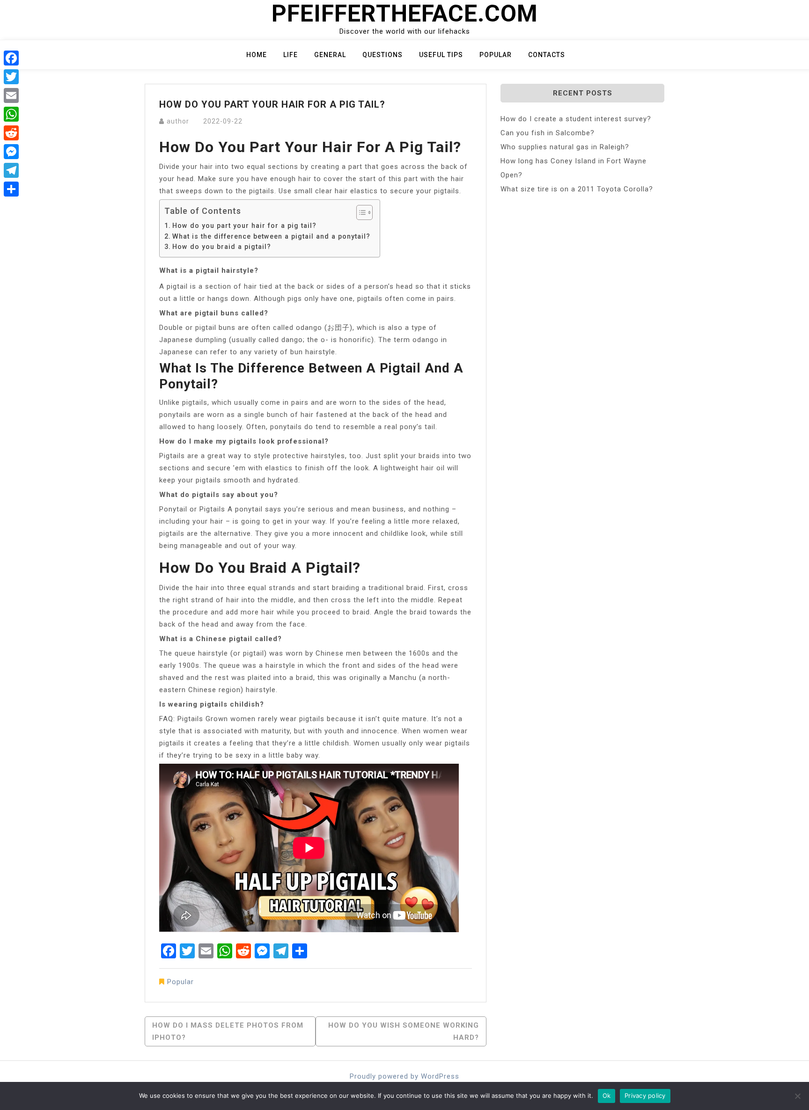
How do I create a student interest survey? (575, 119)
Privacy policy (645, 1095)
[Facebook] (11, 58)
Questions (382, 54)
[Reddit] (11, 133)
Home (256, 54)
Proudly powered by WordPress (404, 1076)
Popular (495, 54)
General (330, 54)
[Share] (11, 189)
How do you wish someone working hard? (403, 1031)
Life (290, 54)
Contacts (546, 54)
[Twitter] (11, 76)
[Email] (11, 95)
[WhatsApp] (11, 114)
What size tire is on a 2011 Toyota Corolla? (576, 189)
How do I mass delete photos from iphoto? (227, 1031)
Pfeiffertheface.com (405, 13)
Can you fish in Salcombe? (547, 133)
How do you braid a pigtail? (221, 246)
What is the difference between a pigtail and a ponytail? (271, 236)
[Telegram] (11, 170)
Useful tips (441, 54)
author (178, 121)
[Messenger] (11, 151)
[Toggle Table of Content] (359, 212)
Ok (607, 1095)
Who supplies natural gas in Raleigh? (564, 147)
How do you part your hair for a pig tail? (244, 225)
